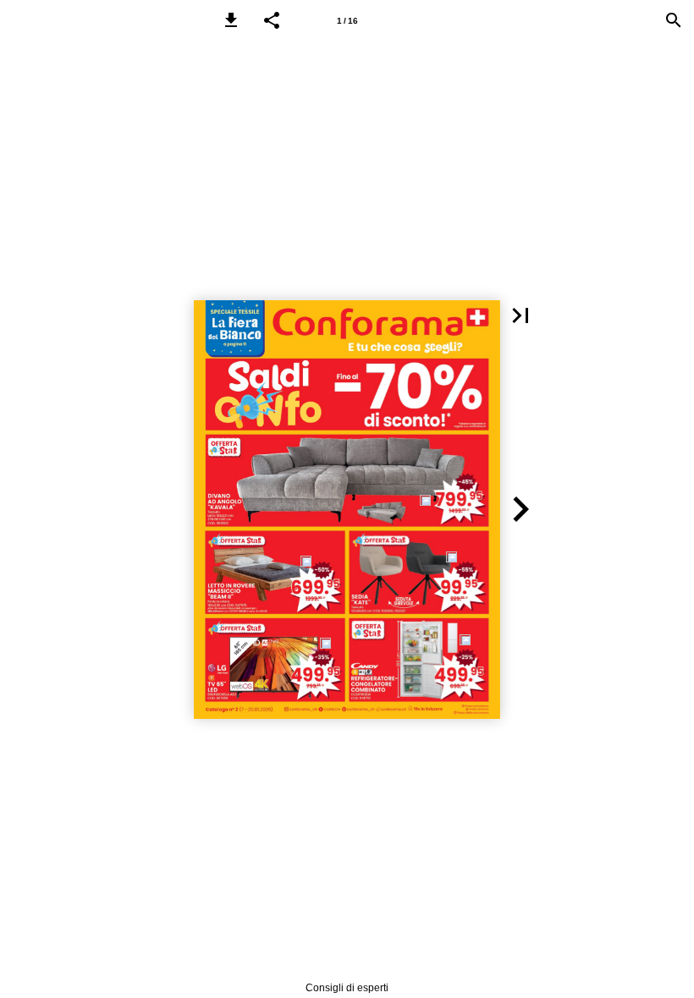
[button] (231, 20)
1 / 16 (347, 20)
